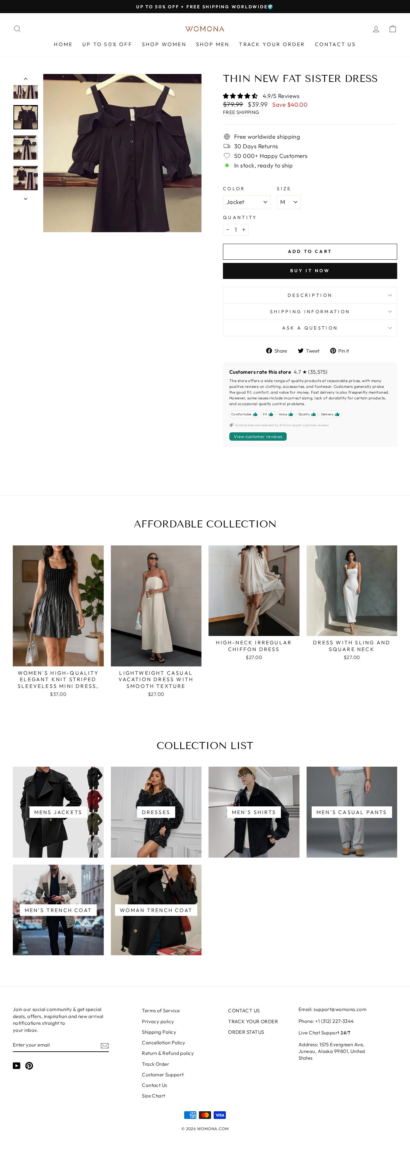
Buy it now (310, 270)
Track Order (155, 1064)
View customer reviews (258, 436)
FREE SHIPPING (241, 112)
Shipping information (310, 311)
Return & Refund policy (168, 1053)
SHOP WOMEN (164, 44)
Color (234, 189)
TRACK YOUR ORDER (272, 44)
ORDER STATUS (246, 1032)
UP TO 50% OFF (107, 44)
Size (284, 189)
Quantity (240, 217)
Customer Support (163, 1075)
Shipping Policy (159, 1032)
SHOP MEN (213, 44)
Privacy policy (158, 1021)
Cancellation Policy (163, 1043)
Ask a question (310, 328)
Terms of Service (161, 1010)
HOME (63, 44)
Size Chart (153, 1096)
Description (310, 295)
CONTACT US (335, 44)
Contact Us (154, 1085)
